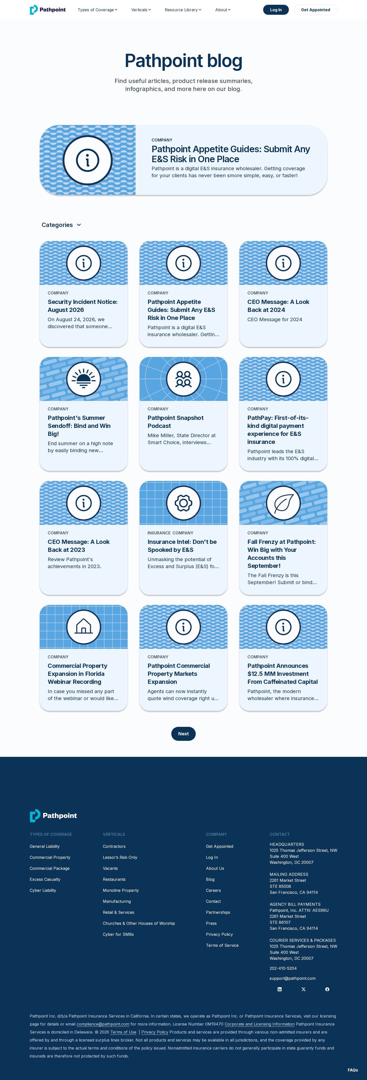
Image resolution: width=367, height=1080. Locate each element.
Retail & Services (118, 912)
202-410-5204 (283, 968)
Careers (213, 890)
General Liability (45, 846)
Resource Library (181, 9)
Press (211, 923)
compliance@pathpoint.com (103, 1024)
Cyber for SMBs (118, 934)
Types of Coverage (96, 9)
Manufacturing (117, 901)
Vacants (110, 868)
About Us (215, 868)
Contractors (114, 846)
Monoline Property (121, 890)
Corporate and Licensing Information (260, 1024)
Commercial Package (50, 868)
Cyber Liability (43, 890)
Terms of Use (123, 1032)
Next (183, 733)
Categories (57, 224)
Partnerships (218, 912)
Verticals (139, 9)
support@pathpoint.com (293, 978)
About (221, 9)
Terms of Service (222, 945)
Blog (210, 879)
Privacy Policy (219, 934)
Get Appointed (315, 9)
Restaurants (114, 879)
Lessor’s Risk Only (120, 857)
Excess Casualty (45, 879)
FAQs (353, 1070)
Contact (213, 901)
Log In (276, 9)
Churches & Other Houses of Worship (139, 923)
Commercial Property (50, 857)
